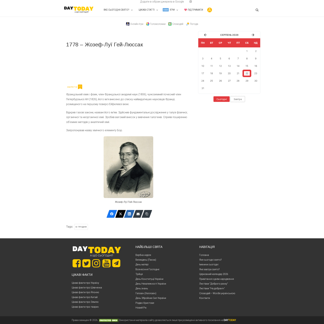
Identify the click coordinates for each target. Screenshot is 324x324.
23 (255, 73)
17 (202, 73)
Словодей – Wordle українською (217, 293)
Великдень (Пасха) (146, 259)
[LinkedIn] (129, 214)
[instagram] (190, 1)
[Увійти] (209, 10)
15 (247, 65)
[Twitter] (120, 214)
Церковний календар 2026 (213, 274)
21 (238, 73)
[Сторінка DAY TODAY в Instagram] (96, 263)
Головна (204, 255)
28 (238, 80)
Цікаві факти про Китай (85, 297)
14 (238, 65)
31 (202, 88)
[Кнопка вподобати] (80, 86)
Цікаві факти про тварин (85, 306)
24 (202, 80)
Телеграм (78, 65)
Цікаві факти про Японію (85, 292)
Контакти (204, 298)
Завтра (238, 99)
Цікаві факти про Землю (85, 302)
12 (220, 65)
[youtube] (188, 1)
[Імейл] (138, 214)
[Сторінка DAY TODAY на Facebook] (77, 263)
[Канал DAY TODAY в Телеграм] (116, 263)
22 (247, 73)
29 (247, 80)
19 (220, 73)
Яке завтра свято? (209, 269)
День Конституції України (149, 279)
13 (229, 65)
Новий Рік (141, 307)
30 (255, 80)
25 (211, 80)
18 (211, 73)
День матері (142, 264)
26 (220, 80)
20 (229, 73)
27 (229, 80)
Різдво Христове (145, 303)
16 (255, 65)
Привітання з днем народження (216, 279)
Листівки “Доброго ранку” (213, 283)
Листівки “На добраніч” (212, 288)
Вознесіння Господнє (147, 269)
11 (211, 65)
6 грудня (81, 227)
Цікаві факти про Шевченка (87, 287)
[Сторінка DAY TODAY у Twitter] (86, 263)
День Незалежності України (151, 283)
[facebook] (136, 1)
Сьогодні (222, 99)
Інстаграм (102, 65)
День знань (142, 288)
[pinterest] (185, 1)
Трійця (139, 274)
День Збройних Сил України (151, 298)
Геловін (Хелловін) (146, 293)
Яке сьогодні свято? (210, 259)
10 (202, 65)
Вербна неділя (143, 255)
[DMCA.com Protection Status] (109, 320)
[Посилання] (147, 214)
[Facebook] (111, 214)
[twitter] (133, 1)
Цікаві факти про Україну (85, 282)
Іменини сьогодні (208, 264)
